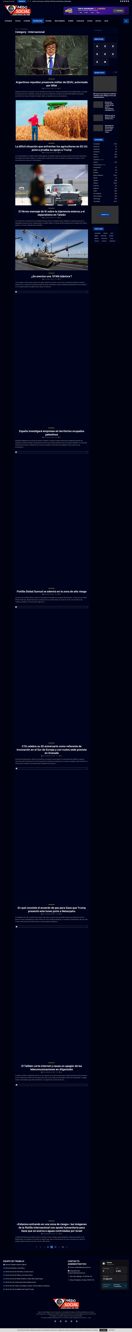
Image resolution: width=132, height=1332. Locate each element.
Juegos (95, 170)
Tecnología (80, 21)
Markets (95, 172)
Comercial (96, 149)
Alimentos (96, 146)
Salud (106, 21)
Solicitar (119, 10)
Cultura (89, 21)
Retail (111, 238)
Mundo (95, 178)
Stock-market (97, 196)
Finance (95, 162)
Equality (105, 233)
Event (111, 233)
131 (55, 1247)
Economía (27, 21)
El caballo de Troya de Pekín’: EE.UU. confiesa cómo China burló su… (51, 1)
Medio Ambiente (60, 21)
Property (96, 185)
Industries (103, 235)
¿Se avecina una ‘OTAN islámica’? (51, 276)
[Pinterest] (126, 1)
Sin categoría (97, 193)
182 (63, 1247)
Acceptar (103, 1330)
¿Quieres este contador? (114, 1285)
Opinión (70, 21)
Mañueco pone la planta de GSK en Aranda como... (110, 117)
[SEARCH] (115, 30)
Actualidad (8, 21)
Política (17, 21)
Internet (111, 235)
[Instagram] (124, 1)
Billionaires (97, 233)
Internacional (37, 21)
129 (48, 1247)
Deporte (98, 21)
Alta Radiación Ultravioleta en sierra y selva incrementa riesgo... (109, 129)
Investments (97, 167)
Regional (49, 21)
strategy (104, 241)
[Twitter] (122, 1)
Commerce (96, 152)
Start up (97, 241)
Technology (96, 198)
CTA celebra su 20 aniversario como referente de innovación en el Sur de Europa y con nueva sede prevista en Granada (52, 750)
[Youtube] (128, 1)
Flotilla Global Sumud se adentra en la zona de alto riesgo (52, 591)
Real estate (104, 238)
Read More (112, 1330)
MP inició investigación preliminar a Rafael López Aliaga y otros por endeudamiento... (104, 95)
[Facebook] (120, 1)
